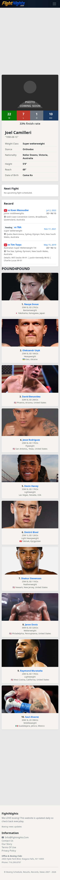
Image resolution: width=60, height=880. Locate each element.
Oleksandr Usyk (31, 350)
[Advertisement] (30, 39)
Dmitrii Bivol (31, 532)
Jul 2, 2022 (51, 210)
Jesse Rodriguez (31, 439)
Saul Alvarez (32, 716)
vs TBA (17, 227)
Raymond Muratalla (31, 670)
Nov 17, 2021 (50, 229)
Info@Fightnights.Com (17, 837)
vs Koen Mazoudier (18, 210)
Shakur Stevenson (31, 578)
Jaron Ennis (31, 624)
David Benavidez (31, 396)
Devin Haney (31, 486)
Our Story (7, 844)
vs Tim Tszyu (14, 244)
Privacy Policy (9, 850)
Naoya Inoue (31, 304)
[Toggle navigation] (54, 4)
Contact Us (7, 840)
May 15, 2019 (50, 244)
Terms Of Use (9, 847)
